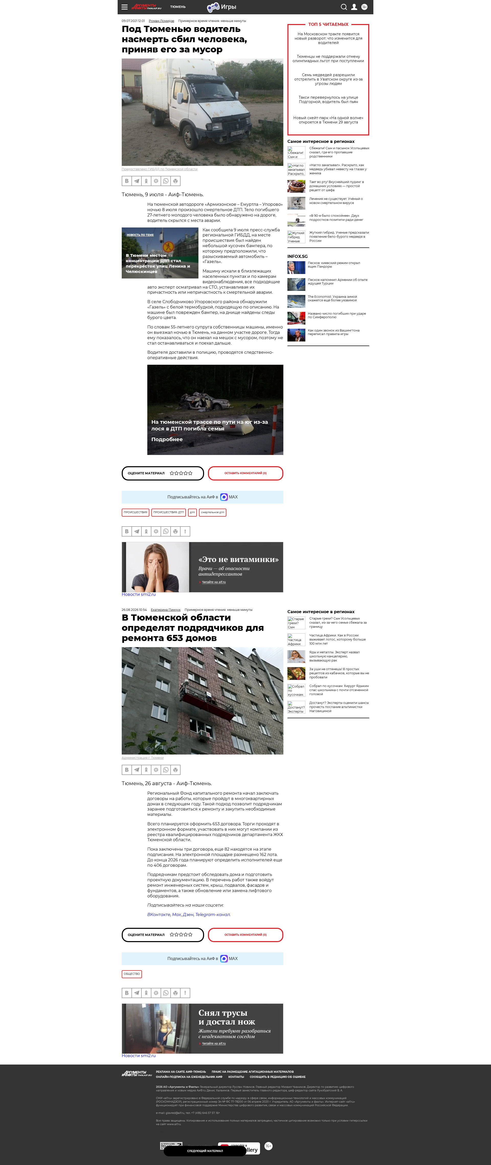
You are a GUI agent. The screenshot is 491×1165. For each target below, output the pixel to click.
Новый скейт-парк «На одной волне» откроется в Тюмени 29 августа (328, 120)
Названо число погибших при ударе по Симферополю (337, 315)
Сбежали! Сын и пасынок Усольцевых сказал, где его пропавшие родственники (339, 152)
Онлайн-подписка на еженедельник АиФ (189, 1077)
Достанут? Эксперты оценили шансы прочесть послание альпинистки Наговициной (339, 707)
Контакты (236, 1077)
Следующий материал (205, 1151)
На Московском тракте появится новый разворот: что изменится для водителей (328, 38)
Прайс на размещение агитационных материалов (253, 1071)
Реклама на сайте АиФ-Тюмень (181, 1071)
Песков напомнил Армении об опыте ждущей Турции (337, 281)
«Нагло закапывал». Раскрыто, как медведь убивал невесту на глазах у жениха (338, 169)
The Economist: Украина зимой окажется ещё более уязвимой (332, 298)
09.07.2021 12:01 (133, 21)
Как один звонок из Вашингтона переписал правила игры (334, 332)
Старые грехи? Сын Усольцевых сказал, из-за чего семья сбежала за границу (338, 622)
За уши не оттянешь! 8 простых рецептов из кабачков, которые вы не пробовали (339, 673)
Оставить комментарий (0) (246, 473)
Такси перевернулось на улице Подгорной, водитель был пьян (328, 99)
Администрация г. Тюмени (143, 758)
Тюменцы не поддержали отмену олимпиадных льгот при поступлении (328, 58)
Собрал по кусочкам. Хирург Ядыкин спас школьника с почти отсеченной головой (339, 690)
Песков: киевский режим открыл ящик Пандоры (334, 264)
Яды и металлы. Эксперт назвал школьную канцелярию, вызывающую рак (334, 656)
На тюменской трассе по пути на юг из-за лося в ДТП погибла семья (209, 425)
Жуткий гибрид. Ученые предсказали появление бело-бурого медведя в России (339, 237)
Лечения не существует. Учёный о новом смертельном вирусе (336, 201)
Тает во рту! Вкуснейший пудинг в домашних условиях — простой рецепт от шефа (336, 186)
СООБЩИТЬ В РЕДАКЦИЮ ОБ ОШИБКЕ (278, 1077)
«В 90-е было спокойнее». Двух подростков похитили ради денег (336, 218)
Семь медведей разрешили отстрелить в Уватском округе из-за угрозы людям (328, 79)
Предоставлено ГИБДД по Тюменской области (159, 169)
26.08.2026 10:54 (134, 610)
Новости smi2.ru (139, 594)
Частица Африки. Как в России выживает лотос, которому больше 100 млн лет (337, 639)
